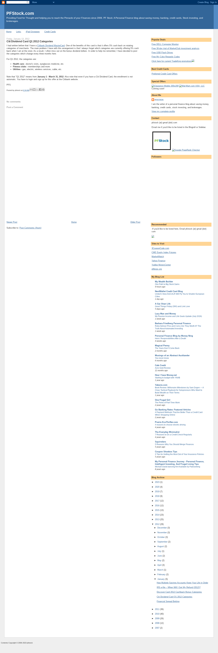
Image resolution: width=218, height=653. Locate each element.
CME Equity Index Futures (164, 252)
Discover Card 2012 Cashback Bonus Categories (179, 592)
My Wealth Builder (164, 281)
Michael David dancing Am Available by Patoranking (177, 467)
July (159, 551)
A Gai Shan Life (162, 304)
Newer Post (12, 222)
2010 (157, 614)
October (161, 537)
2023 (157, 482)
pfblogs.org (157, 269)
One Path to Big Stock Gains (167, 284)
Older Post (135, 222)
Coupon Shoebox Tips (166, 451)
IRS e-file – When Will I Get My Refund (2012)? (178, 587)
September (162, 542)
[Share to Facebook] (40, 89)
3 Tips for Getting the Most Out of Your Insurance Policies (179, 454)
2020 (157, 487)
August (161, 546)
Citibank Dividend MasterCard (51, 45)
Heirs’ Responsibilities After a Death (170, 338)
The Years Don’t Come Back (167, 348)
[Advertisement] (30, 198)
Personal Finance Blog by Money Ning (174, 336)
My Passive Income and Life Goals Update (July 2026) (178, 316)
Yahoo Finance (158, 261)
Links (18, 31)
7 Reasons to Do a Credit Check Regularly (173, 435)
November (162, 532)
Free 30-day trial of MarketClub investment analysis (175, 48)
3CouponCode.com (160, 248)
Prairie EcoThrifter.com (166, 422)
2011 (157, 609)
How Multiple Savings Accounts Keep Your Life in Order (182, 583)
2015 (157, 510)
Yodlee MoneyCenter (161, 265)
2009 (157, 618)
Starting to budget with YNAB (167, 378)
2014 (157, 515)
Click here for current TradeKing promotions (172, 61)
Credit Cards (50, 31)
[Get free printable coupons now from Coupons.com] (153, 237)
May (159, 560)
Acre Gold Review (163, 368)
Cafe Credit (160, 365)
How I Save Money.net (166, 375)
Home (8, 31)
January (161, 579)
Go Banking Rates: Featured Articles (173, 409)
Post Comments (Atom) (30, 228)
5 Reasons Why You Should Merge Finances (174, 444)
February (161, 574)
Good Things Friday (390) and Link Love (172, 306)
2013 (157, 519)
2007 (157, 628)
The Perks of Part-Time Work (167, 402)
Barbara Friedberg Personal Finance (173, 323)
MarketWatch (158, 256)
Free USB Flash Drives (162, 52)
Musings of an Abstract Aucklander (172, 355)
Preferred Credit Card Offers (164, 74)
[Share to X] (37, 89)
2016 (157, 505)
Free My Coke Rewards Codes (166, 57)
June (159, 556)
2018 (157, 496)
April (159, 565)
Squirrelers (160, 442)
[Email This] (31, 89)
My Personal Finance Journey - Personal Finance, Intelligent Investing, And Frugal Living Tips (179, 462)
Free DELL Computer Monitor (165, 44)
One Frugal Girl (162, 400)
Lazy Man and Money (165, 313)
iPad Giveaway (33, 31)
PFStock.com (20, 13)
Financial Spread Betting (168, 601)
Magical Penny (162, 345)
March (160, 570)
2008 (157, 623)
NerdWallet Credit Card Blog (169, 291)
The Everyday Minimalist (167, 432)
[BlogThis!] (34, 89)
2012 (157, 524)
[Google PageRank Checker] (186, 150)
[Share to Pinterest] (43, 89)
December (162, 528)
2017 (157, 501)
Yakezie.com (161, 385)
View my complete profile (163, 111)
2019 (157, 491)
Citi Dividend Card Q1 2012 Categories (174, 597)
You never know (162, 358)
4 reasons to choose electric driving (170, 425)
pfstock (159, 99)
